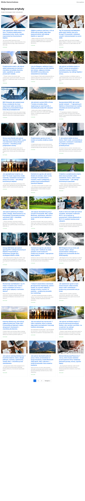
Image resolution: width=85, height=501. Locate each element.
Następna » (47, 380)
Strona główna (80, 2)
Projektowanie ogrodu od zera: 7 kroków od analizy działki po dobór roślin (42, 140)
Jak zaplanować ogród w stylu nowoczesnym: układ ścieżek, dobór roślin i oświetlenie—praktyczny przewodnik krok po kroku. (69, 287)
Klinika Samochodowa (9, 2)
